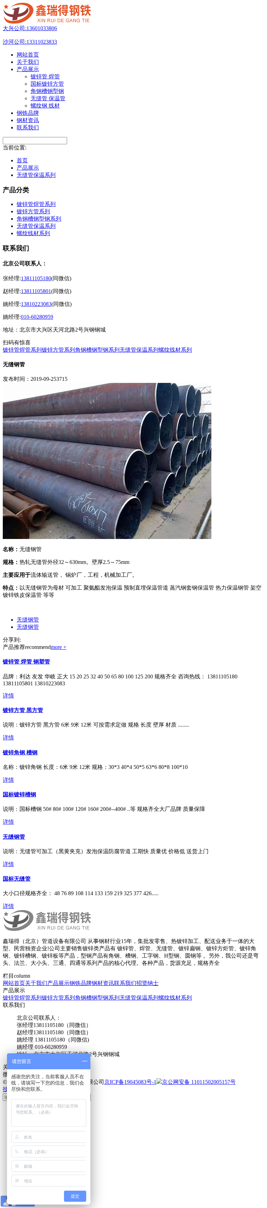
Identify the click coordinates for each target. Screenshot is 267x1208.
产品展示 (28, 168)
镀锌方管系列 (33, 211)
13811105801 (36, 291)
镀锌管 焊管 (45, 76)
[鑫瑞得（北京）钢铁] (47, 22)
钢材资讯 (103, 983)
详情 (8, 696)
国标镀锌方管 (47, 84)
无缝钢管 (28, 620)
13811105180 (36, 278)
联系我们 (125, 983)
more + (58, 647)
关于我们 (36, 983)
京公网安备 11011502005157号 (199, 1082)
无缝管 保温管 (48, 98)
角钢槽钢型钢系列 (39, 219)
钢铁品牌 (81, 983)
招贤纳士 (147, 983)
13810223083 (36, 304)
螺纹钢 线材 (45, 106)
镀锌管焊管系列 (36, 204)
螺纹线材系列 (33, 233)
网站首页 (14, 983)
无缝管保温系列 (36, 175)
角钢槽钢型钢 (47, 91)
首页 (22, 160)
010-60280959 (37, 317)
